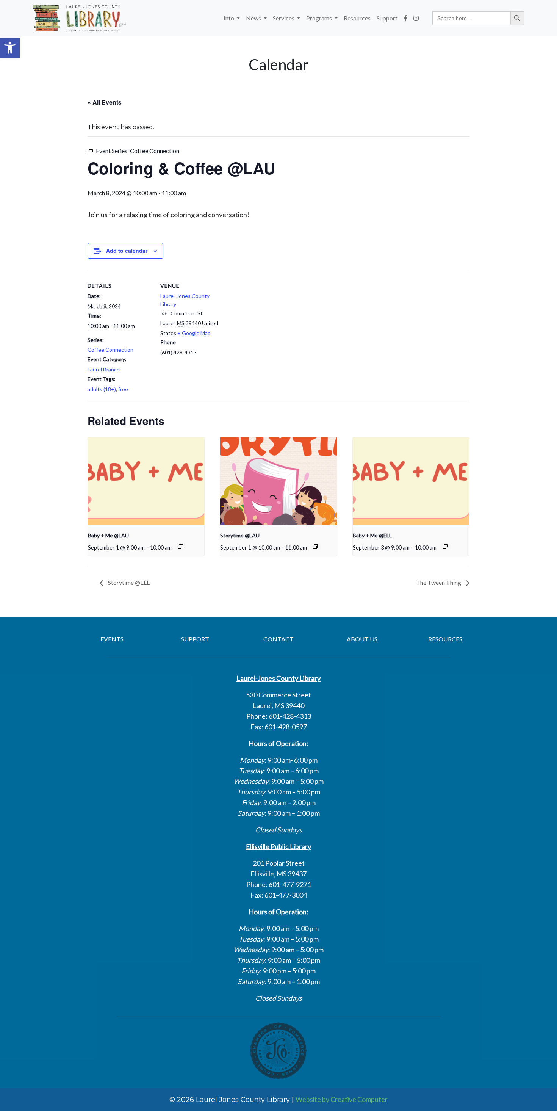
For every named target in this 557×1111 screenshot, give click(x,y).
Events (112, 638)
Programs (319, 18)
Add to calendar (126, 250)
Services (284, 18)
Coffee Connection (110, 349)
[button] (10, 48)
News (254, 18)
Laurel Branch (104, 369)
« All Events (105, 102)
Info (229, 18)
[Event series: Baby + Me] (180, 546)
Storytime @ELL (128, 582)
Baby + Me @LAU (108, 535)
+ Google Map (194, 333)
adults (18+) (102, 389)
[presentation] (146, 481)
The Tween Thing (439, 582)
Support (387, 18)
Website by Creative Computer (342, 1099)
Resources (357, 18)
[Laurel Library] (79, 18)
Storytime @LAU (240, 535)
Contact (278, 638)
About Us (362, 638)
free (123, 389)
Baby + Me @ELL (372, 535)
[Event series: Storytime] (315, 546)
